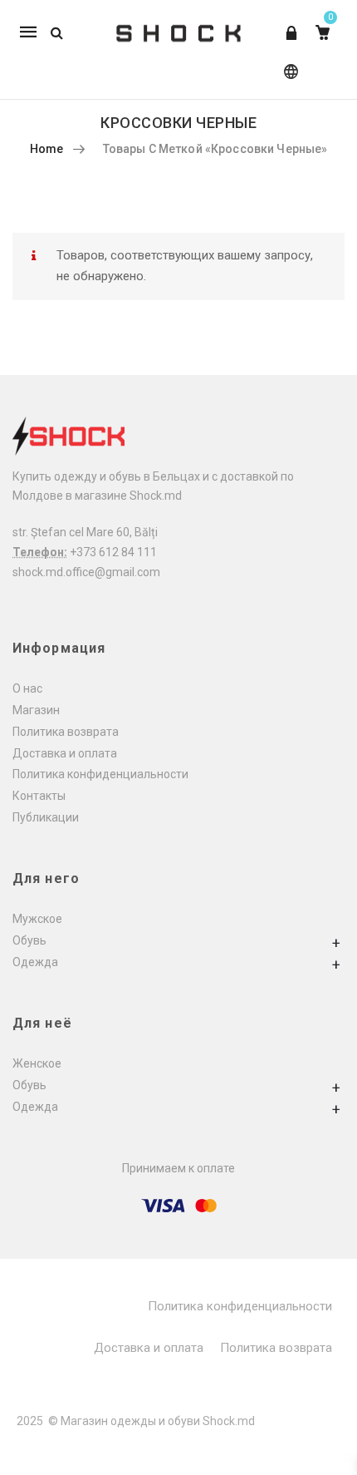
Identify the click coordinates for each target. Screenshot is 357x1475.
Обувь (29, 940)
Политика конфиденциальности (100, 774)
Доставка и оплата (64, 753)
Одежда (35, 962)
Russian (287, 79)
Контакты (39, 795)
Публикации (45, 817)
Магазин (36, 710)
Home (47, 148)
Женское (36, 1063)
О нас (27, 688)
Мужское (37, 918)
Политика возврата (65, 731)
